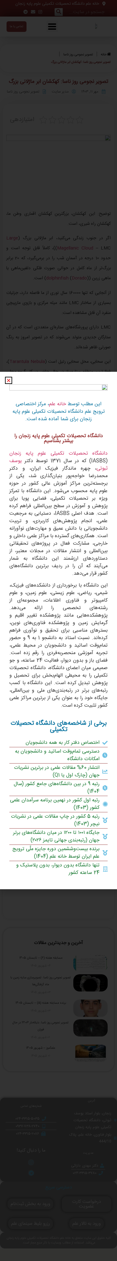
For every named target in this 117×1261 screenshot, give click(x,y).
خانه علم (57, 404)
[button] (8, 380)
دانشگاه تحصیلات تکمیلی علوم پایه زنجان (58, 453)
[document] (58, 630)
